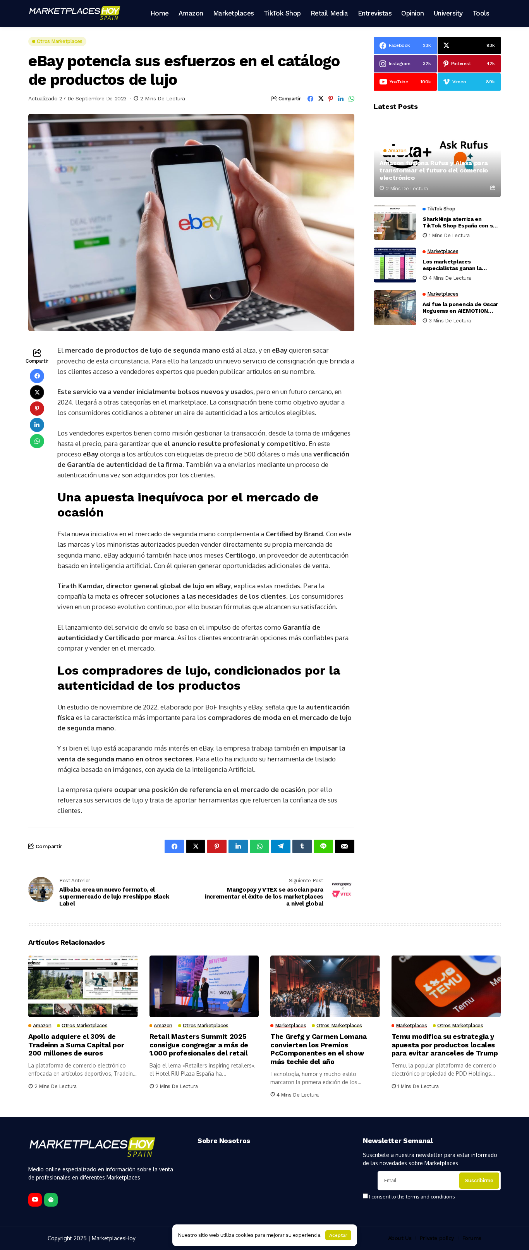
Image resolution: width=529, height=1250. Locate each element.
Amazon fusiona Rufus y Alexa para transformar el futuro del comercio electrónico (434, 170)
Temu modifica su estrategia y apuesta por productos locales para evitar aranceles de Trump (445, 1044)
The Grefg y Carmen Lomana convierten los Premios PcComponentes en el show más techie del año (318, 1049)
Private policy (437, 1238)
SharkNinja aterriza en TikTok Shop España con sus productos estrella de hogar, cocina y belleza (461, 222)
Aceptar (338, 1235)
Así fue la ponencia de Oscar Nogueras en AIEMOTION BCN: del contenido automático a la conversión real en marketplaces (460, 307)
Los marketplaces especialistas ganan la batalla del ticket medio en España (459, 265)
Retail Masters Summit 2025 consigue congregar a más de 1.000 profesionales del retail (198, 1044)
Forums (471, 1238)
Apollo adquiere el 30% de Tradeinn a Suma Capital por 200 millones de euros (76, 1044)
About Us (400, 1238)
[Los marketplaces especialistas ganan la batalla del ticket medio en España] (395, 265)
